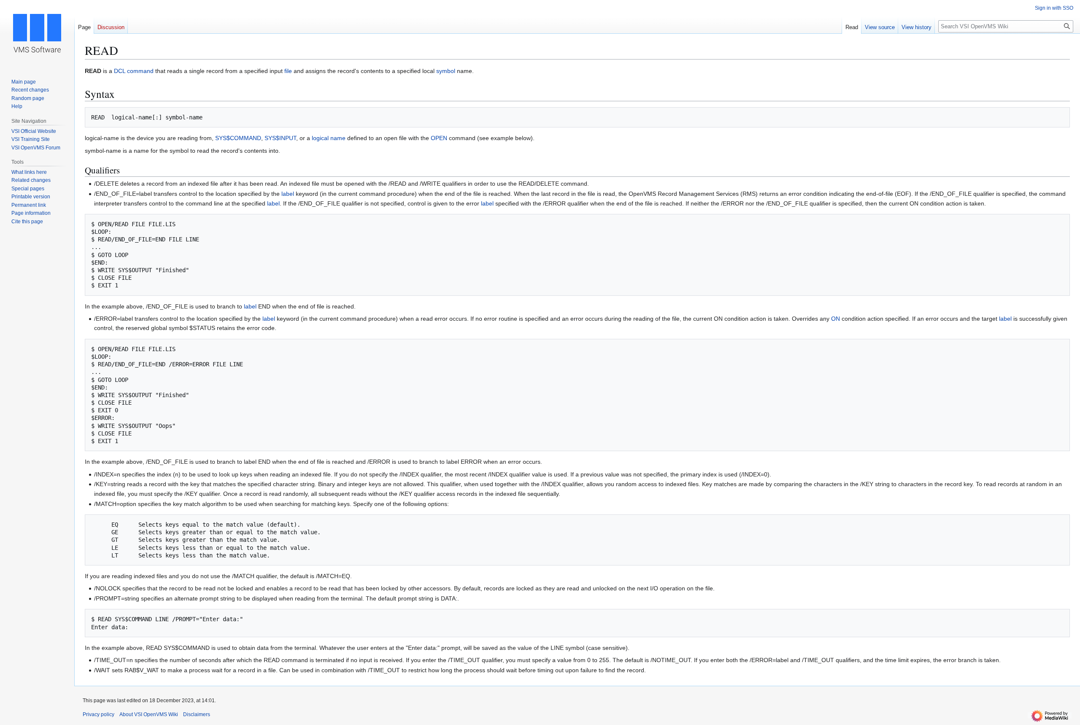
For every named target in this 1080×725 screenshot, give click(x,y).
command (140, 71)
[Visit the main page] (37, 34)
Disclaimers (196, 714)
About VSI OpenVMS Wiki (148, 714)
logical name (329, 138)
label (287, 193)
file (288, 71)
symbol (445, 71)
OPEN (439, 138)
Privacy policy (98, 714)
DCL (119, 71)
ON (835, 318)
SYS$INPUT (280, 138)
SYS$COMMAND (238, 138)
